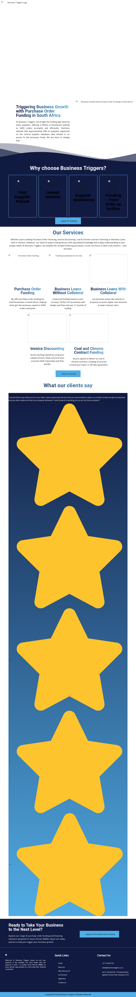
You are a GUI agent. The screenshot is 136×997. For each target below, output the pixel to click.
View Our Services (69, 374)
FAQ (106, 3)
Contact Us (117, 3)
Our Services (79, 3)
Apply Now (94, 3)
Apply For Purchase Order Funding (100, 934)
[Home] (16, 955)
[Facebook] (36, 4)
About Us (65, 3)
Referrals (55, 6)
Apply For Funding (69, 221)
